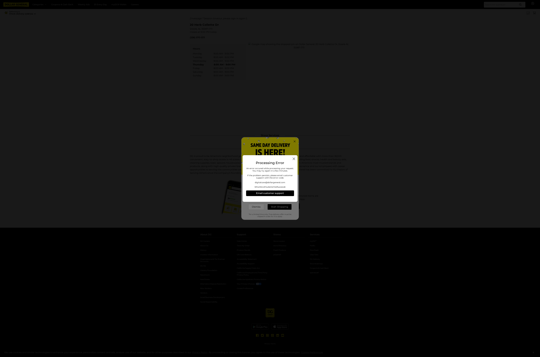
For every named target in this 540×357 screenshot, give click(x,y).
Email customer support (270, 193)
